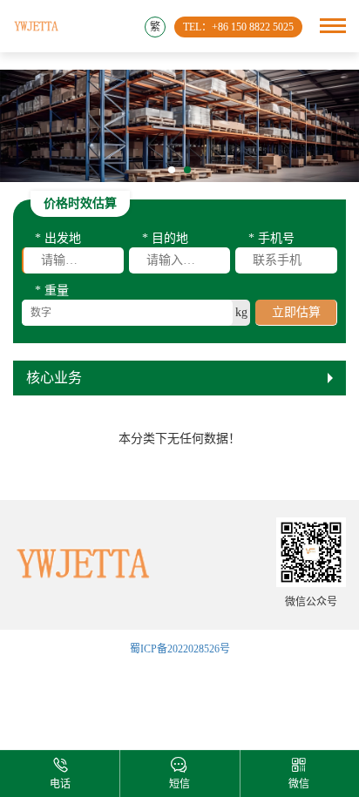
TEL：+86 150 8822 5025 (238, 27)
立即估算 (296, 312)
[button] (171, 169)
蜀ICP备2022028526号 (180, 649)
